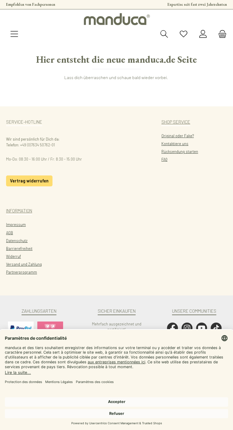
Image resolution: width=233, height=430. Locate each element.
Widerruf (13, 256)
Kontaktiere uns (174, 143)
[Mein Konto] (203, 34)
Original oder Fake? (177, 135)
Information (19, 210)
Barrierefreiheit (19, 248)
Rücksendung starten (179, 151)
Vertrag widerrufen (29, 180)
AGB (9, 232)
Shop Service (175, 122)
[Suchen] (164, 34)
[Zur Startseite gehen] (116, 19)
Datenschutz (17, 240)
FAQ (164, 159)
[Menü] (14, 34)
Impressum (16, 224)
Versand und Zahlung (24, 264)
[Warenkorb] (220, 34)
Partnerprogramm (21, 272)
